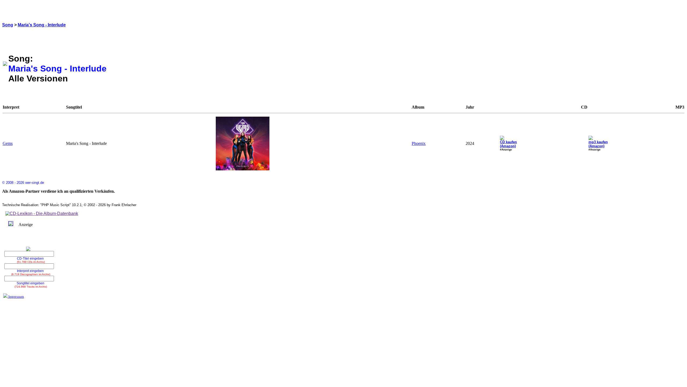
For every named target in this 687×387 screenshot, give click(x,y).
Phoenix (419, 143)
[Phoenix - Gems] (242, 169)
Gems (8, 143)
